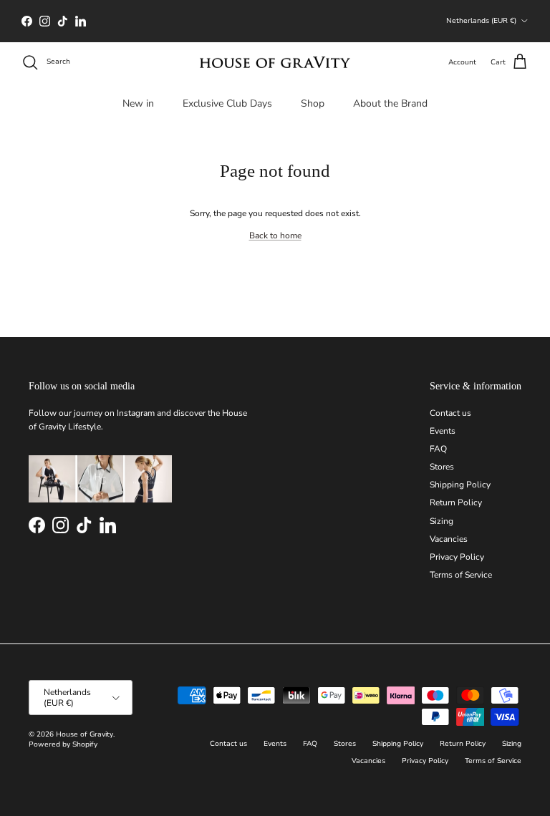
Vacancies (449, 539)
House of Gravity (84, 734)
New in (138, 103)
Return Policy (456, 502)
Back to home (275, 235)
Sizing (441, 521)
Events (442, 431)
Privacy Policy (457, 557)
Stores (442, 466)
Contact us (450, 413)
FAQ (438, 449)
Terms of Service (461, 575)
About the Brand (390, 103)
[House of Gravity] (275, 63)
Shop (312, 103)
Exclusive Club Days (227, 103)
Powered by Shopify (63, 744)
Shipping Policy (460, 484)
